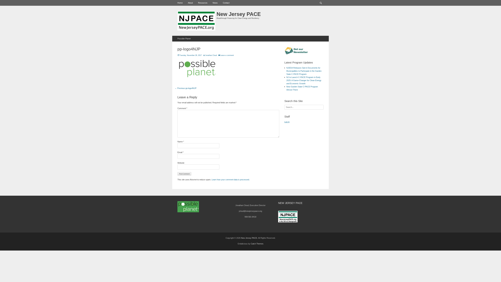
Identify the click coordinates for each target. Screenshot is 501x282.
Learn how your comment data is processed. (231, 179)
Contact (226, 3)
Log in (287, 122)
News (215, 3)
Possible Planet (184, 38)
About (190, 3)
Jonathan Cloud (211, 55)
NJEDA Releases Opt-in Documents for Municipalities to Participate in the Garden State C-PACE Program (303, 71)
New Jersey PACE (239, 14)
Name (180, 141)
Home (180, 3)
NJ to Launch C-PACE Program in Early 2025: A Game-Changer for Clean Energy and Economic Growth (303, 80)
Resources (202, 3)
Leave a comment (227, 55)
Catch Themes (257, 244)
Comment (182, 108)
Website (180, 163)
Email (180, 152)
